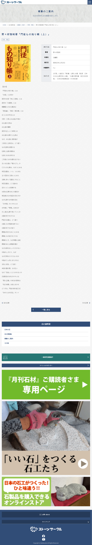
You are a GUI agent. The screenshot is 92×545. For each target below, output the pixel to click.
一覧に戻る (46, 310)
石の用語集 (8, 334)
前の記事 (6, 303)
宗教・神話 (30, 25)
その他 (6, 343)
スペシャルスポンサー (46, 365)
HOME (4, 25)
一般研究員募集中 (47, 357)
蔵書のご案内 (21, 25)
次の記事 (85, 303)
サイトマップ (46, 521)
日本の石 (7, 329)
